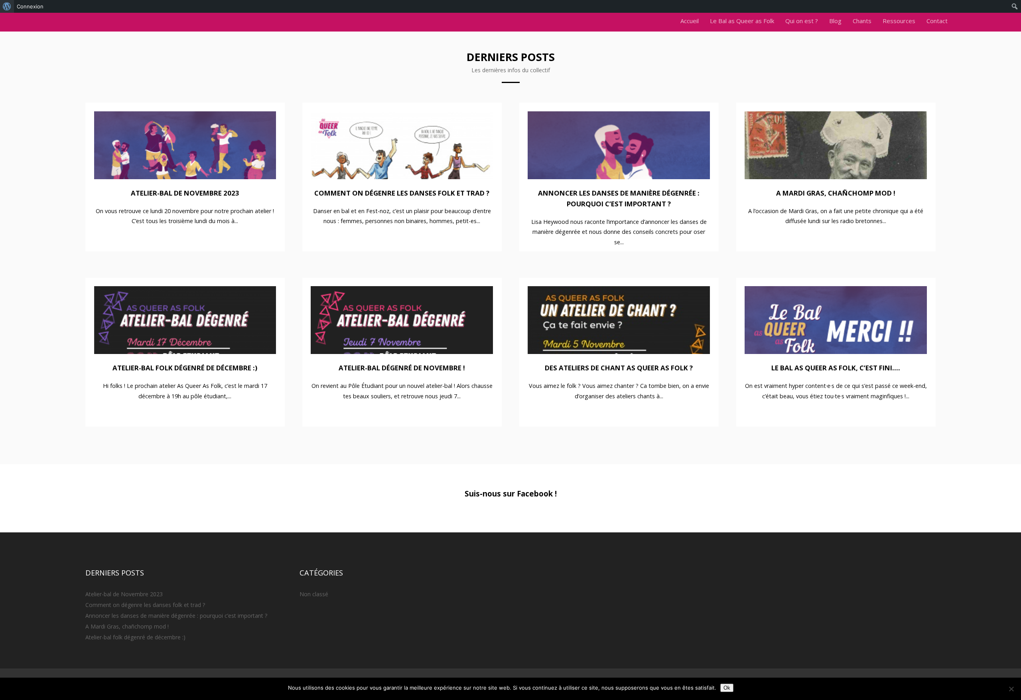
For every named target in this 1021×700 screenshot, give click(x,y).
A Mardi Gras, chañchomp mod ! (835, 193)
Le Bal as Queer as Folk (742, 21)
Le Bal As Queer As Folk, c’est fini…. (835, 367)
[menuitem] (7, 6)
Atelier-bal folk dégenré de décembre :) (184, 367)
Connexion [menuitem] (30, 6)
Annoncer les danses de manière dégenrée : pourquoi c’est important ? (176, 615)
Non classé (314, 594)
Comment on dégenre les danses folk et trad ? (401, 193)
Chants (862, 21)
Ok (726, 688)
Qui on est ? (801, 21)
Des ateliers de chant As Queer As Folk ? (619, 367)
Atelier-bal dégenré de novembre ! (402, 367)
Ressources (899, 21)
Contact (937, 21)
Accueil (689, 21)
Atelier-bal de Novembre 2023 (185, 193)
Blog (835, 21)
